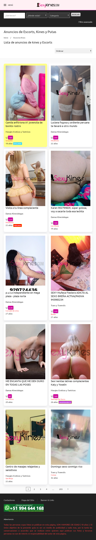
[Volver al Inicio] (48, 5)
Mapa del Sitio (28, 500)
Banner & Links (47, 500)
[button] (8, 5)
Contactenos (9, 500)
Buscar (76, 14)
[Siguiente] (68, 489)
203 (60, 489)
